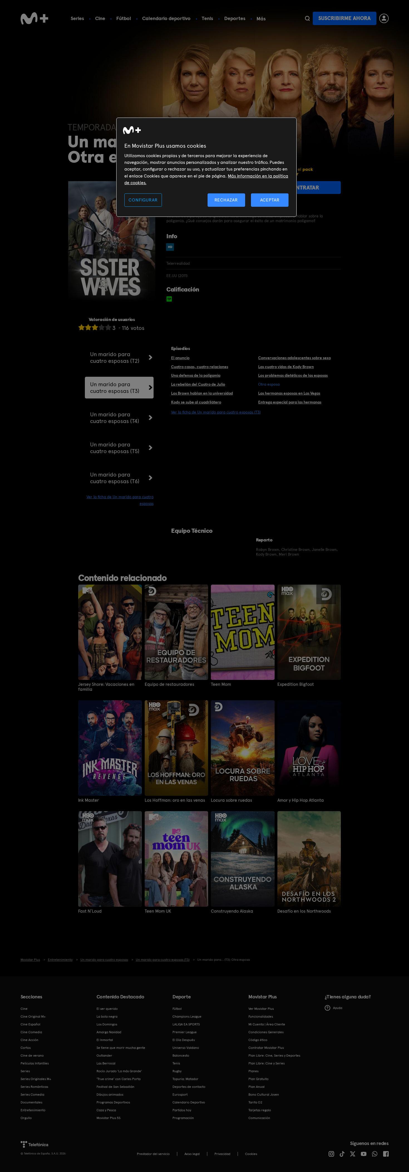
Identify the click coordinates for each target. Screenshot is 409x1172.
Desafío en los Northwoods (304, 911)
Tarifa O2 (255, 1102)
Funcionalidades (260, 1016)
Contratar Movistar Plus (266, 1048)
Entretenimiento (33, 1110)
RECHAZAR (226, 200)
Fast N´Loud (90, 911)
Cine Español (30, 1024)
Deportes (234, 18)
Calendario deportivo (166, 18)
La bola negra (107, 1016)
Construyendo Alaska (232, 911)
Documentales (31, 1102)
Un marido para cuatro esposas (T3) (114, 387)
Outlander (104, 1055)
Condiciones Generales (266, 1032)
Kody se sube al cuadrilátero (196, 402)
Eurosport (180, 1094)
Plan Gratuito (258, 1079)
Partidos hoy (182, 1110)
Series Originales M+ (36, 1079)
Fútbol (123, 18)
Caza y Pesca (106, 1110)
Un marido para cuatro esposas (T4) (114, 417)
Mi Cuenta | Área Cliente (266, 1024)
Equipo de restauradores (169, 684)
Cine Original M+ (33, 1016)
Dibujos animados (110, 1094)
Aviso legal (192, 1154)
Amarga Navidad (109, 1032)
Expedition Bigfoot (295, 684)
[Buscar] (307, 18)
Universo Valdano (186, 1048)
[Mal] (88, 327)
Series (77, 18)
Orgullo (26, 1118)
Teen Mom (221, 684)
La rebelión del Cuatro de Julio (198, 384)
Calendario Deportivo (189, 1102)
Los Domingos (107, 1024)
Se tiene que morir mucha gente (121, 1048)
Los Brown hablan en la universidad (202, 393)
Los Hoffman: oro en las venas (175, 800)
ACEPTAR (270, 200)
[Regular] (95, 327)
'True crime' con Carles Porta (119, 1079)
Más (261, 18)
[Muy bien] (108, 327)
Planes (253, 1071)
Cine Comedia (31, 1032)
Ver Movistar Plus (261, 1009)
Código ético (257, 1040)
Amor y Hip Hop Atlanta (300, 800)
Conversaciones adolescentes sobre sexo (294, 358)
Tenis (207, 18)
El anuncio (180, 358)
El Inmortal (105, 1040)
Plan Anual (256, 1087)
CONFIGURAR (143, 200)
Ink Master (88, 800)
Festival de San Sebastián (115, 1087)
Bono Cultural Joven (263, 1094)
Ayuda (337, 1008)
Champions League (187, 1016)
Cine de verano (32, 1055)
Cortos (26, 1048)
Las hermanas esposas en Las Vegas (289, 393)
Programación (183, 1118)
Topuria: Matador (185, 1079)
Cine (100, 18)
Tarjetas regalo (259, 1110)
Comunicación (259, 1118)
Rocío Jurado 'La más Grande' (119, 1071)
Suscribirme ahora (344, 18)
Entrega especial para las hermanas (289, 402)
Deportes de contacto (189, 1087)
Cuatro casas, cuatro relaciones (199, 366)
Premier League (185, 1032)
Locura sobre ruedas (231, 800)
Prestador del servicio (153, 1154)
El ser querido (107, 1009)
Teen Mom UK (158, 911)
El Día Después (184, 1040)
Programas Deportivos (113, 1102)
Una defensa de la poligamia (195, 375)
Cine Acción (29, 1040)
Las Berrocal (106, 1063)
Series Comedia (32, 1094)
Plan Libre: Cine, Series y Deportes (274, 1055)
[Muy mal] (81, 327)
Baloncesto (181, 1055)
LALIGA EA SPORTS (186, 1024)
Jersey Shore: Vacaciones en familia (106, 687)
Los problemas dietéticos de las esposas (293, 375)
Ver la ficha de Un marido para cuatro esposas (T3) (216, 412)
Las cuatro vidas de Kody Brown (286, 366)
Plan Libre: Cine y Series (266, 1063)
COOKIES (251, 1154)
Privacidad (222, 1154)
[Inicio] (34, 18)
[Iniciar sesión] (384, 18)
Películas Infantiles (35, 1063)
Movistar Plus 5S (108, 1118)
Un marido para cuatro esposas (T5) (114, 447)
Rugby (177, 1071)
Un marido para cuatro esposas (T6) (114, 478)
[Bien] (101, 327)
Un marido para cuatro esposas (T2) (114, 357)
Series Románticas (34, 1087)
